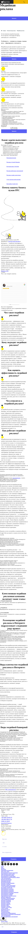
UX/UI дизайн (4, 908)
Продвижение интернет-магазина (9, 872)
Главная (4, 30)
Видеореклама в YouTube (13, 166)
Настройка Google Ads (6, 887)
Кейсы (2, 868)
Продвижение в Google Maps (8, 876)
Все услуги (3, 920)
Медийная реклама (5, 882)
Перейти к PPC (5, 271)
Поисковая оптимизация (7, 870)
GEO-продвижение (6, 878)
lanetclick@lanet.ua (6, 823)
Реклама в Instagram (6, 901)
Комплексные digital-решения (8, 913)
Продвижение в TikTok (6, 894)
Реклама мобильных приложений (15, 170)
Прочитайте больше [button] (7, 300)
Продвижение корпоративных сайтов (10, 877)
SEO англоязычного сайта (7, 875)
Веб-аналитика (4, 910)
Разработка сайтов (5, 909)
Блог (2, 867)
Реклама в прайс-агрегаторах (14, 175)
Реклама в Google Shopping (13, 162)
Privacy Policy (4, 921)
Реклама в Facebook (6, 900)
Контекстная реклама (11, 30)
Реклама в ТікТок (5, 902)
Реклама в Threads (5, 906)
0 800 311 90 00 (5, 821)
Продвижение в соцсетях (7, 889)
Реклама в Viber (5, 905)
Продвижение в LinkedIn (7, 893)
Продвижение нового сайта (8, 873)
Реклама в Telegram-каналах (8, 898)
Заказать (14, 18)
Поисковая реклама (11, 157)
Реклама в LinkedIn (5, 904)
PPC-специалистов (10, 789)
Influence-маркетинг (6, 897)
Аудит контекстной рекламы (14, 179)
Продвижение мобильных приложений (10, 914)
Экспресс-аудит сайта (6, 907)
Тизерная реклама (5, 912)
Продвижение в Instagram (7, 891)
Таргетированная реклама (7, 899)
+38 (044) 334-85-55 (6, 817)
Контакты (3, 869)
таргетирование (16, 478)
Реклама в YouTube (5, 884)
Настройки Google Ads (12, 183)
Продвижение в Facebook (7, 890)
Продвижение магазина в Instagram (9, 892)
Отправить (14, 932)
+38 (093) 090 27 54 (6, 819)
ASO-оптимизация (5, 915)
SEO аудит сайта (5, 871)
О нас (2, 865)
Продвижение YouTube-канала (8, 895)
